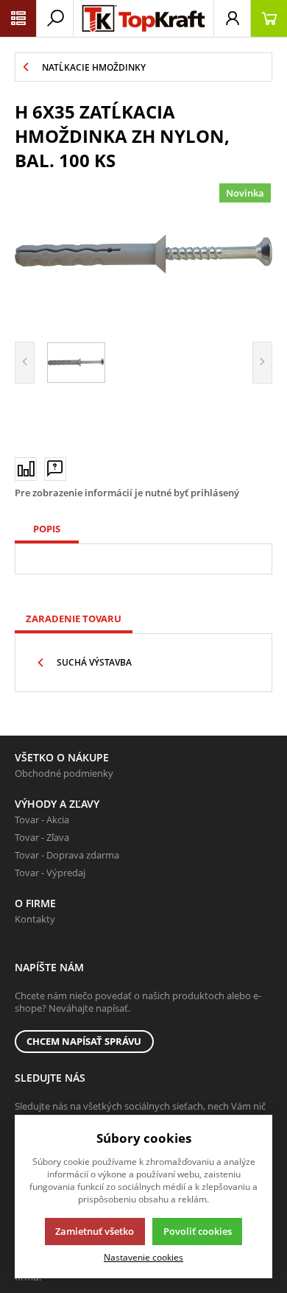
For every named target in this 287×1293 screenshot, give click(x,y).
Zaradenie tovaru (73, 618)
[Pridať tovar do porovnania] (26, 469)
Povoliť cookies (197, 1231)
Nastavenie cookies (143, 1257)
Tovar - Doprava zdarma (67, 855)
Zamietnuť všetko (94, 1231)
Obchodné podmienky (64, 773)
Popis (46, 528)
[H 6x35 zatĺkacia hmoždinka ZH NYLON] (143, 254)
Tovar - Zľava (42, 837)
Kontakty (35, 919)
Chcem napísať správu (83, 1041)
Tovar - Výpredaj (50, 872)
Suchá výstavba (94, 662)
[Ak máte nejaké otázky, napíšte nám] (55, 469)
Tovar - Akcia (42, 819)
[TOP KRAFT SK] (143, 18)
